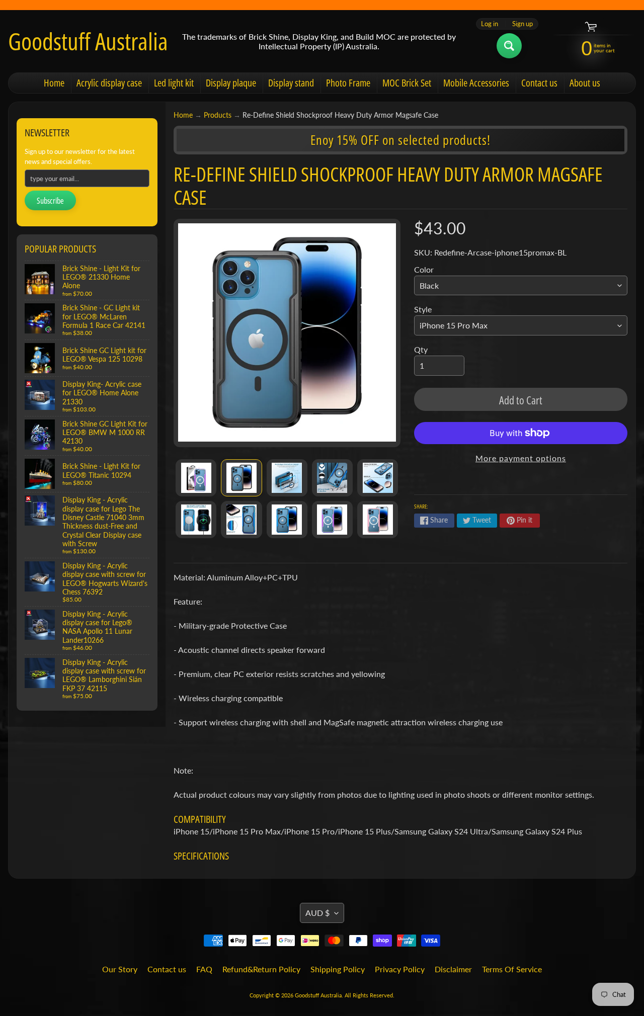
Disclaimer (453, 969)
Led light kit (174, 83)
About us (585, 83)
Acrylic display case (109, 83)
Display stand (291, 83)
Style (423, 309)
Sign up (522, 24)
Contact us (539, 83)
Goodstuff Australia (88, 41)
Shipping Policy (337, 969)
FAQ (204, 969)
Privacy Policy (400, 969)
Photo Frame (348, 83)
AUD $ (317, 912)
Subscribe (50, 200)
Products (217, 115)
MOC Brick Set (406, 83)
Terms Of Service (512, 969)
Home (54, 83)
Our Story (119, 969)
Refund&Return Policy (261, 969)
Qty (421, 349)
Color (424, 269)
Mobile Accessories (476, 83)
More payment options (520, 458)
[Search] (509, 45)
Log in (489, 24)
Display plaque (231, 83)
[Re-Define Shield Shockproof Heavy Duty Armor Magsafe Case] (196, 477)
